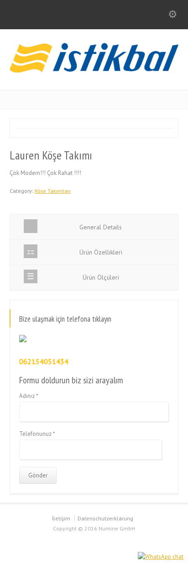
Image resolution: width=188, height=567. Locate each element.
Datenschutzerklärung (105, 518)
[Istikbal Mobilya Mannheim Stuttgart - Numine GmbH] (94, 70)
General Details (100, 227)
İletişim (61, 518)
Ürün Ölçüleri (101, 277)
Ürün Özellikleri (100, 252)
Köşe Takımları (53, 190)
